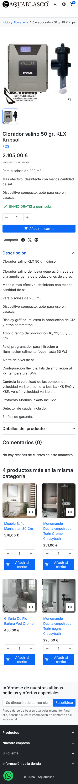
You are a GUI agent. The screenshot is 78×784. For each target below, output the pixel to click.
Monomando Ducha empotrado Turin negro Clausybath (57, 626)
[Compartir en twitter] (30, 240)
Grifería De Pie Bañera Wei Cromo (19, 621)
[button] (55, 4)
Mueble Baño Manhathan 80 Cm (18, 526)
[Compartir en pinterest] (36, 240)
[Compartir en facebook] (23, 240)
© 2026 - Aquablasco (39, 777)
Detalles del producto (23, 428)
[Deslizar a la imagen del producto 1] (10, 116)
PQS (5, 146)
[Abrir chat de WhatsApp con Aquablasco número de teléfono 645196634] (8, 775)
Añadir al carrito (39, 228)
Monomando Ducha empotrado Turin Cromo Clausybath (57, 531)
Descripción (14, 252)
